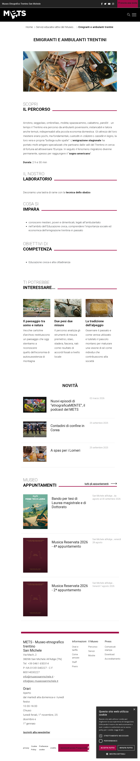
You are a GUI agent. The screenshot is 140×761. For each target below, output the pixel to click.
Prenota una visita (127, 3)
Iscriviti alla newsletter (36, 732)
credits (53, 748)
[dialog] (116, 732)
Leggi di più (118, 730)
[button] (117, 754)
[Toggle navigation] (134, 15)
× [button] (134, 709)
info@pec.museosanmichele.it (40, 681)
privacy (26, 748)
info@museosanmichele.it (38, 676)
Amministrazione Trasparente (73, 748)
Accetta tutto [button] (108, 748)
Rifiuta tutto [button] (126, 748)
